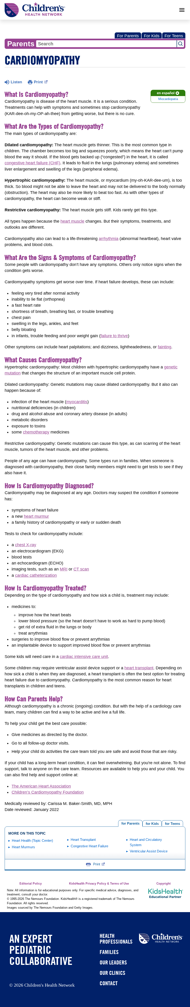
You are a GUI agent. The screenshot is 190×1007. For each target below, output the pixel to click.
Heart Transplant (83, 840)
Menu (181, 9)
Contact (108, 983)
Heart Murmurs (23, 847)
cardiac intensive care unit (84, 656)
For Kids (151, 36)
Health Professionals (116, 938)
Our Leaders (113, 962)
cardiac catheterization (36, 575)
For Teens (174, 36)
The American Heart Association (41, 786)
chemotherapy (36, 432)
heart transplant (138, 668)
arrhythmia (108, 238)
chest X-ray (25, 544)
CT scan (81, 569)
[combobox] (106, 43)
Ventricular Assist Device (149, 851)
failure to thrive (114, 336)
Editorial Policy (30, 883)
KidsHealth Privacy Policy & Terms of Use (99, 883)
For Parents (128, 36)
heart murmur (36, 516)
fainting (164, 347)
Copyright (163, 883)
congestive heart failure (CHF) (32, 163)
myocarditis (76, 401)
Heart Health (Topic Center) (32, 840)
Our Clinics (112, 972)
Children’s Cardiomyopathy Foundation (48, 792)
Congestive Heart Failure (89, 846)
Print (38, 82)
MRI (63, 569)
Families (109, 951)
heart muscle (72, 221)
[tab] (172, 823)
